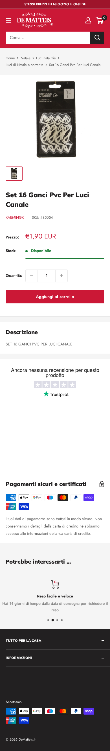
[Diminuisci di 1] (32, 276)
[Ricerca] (97, 38)
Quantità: (14, 275)
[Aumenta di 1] (61, 276)
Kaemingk (15, 217)
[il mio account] (88, 20)
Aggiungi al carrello (55, 297)
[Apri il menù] (8, 20)
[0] (99, 20)
